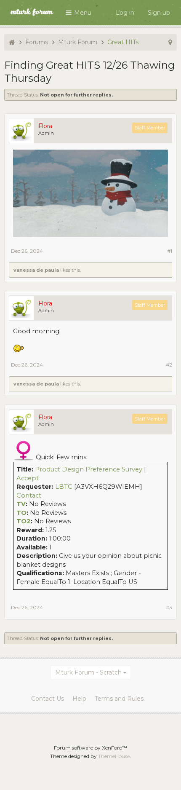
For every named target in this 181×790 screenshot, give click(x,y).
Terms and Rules (119, 698)
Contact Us (47, 698)
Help (79, 698)
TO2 (23, 521)
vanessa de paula (36, 270)
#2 (169, 365)
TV (21, 504)
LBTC (63, 486)
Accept (27, 478)
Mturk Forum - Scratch (88, 672)
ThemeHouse (114, 756)
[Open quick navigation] (170, 42)
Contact (28, 495)
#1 (169, 251)
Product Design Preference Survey (88, 469)
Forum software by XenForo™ (90, 747)
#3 (169, 607)
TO (21, 513)
